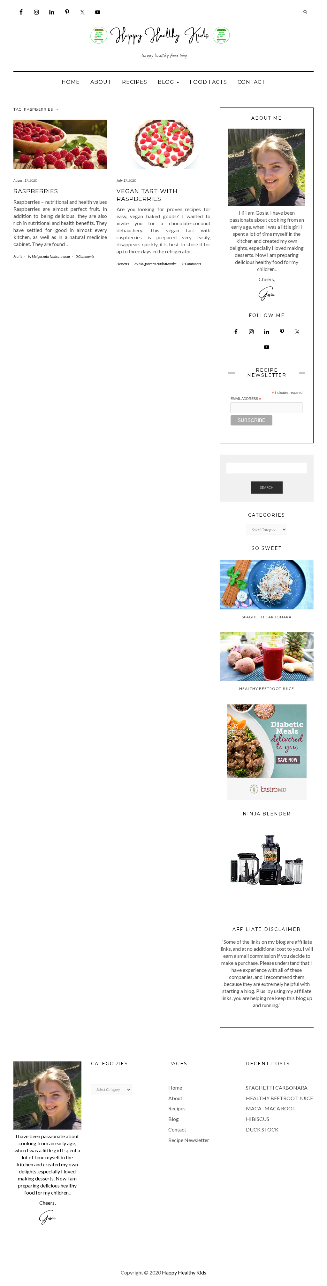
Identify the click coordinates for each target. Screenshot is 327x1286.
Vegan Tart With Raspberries (147, 195)
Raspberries (35, 191)
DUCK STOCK (262, 1129)
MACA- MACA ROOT (271, 1108)
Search (266, 487)
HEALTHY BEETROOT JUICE (279, 1098)
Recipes (134, 82)
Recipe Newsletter (188, 1140)
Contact (251, 82)
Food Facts (208, 82)
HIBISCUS (257, 1119)
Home (71, 82)
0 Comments (85, 256)
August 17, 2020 (25, 180)
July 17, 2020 (126, 180)
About (100, 82)
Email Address (246, 399)
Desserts (123, 264)
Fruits (17, 256)
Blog (167, 82)
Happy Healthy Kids (184, 1272)
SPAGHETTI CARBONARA (277, 1087)
